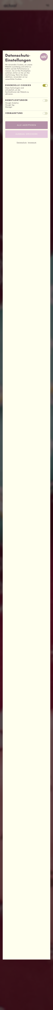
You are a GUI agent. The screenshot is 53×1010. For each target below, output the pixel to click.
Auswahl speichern (26, 134)
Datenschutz (22, 142)
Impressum (32, 142)
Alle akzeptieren (26, 125)
